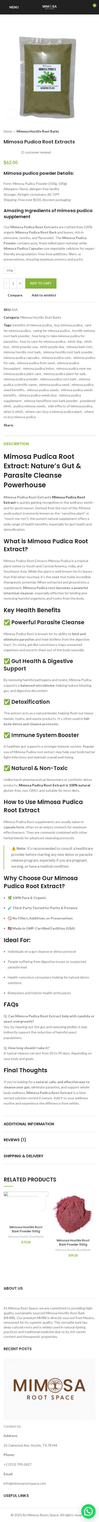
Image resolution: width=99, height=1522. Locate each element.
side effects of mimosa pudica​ (70, 406)
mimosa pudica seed (54, 384)
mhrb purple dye (52, 347)
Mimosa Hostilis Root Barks (38, 131)
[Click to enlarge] (12, 114)
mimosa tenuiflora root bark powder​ (51, 401)
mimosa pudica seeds (43, 390)
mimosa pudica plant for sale (64, 374)
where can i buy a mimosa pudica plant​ (53, 411)
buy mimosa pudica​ (68, 325)
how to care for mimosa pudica (42, 341)
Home (8, 131)
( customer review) (36, 152)
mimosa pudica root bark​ (58, 379)
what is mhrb (13, 411)
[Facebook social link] (17, 425)
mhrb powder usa (24, 347)
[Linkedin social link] (34, 425)
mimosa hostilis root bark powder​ (68, 352)
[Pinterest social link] (28, 425)
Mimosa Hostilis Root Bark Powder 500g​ (26, 1229)
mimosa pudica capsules (21, 357)
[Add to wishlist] (41, 1198)
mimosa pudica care (56, 357)
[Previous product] (83, 131)
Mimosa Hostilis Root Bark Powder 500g (73, 1242)
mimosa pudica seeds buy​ (38, 395)
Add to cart (41, 283)
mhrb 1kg (75, 341)
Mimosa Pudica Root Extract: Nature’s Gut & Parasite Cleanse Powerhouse (42, 471)
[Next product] (93, 131)
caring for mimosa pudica (51, 331)
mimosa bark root (79, 347)
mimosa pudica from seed (36, 363)
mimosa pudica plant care (22, 374)
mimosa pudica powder (21, 379)
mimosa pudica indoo (38, 368)
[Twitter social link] (23, 425)
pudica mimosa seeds (29, 406)
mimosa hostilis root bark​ (22, 352)
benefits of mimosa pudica (32, 325)
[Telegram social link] (40, 425)
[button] (41, 1206)
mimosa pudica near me (73, 368)
